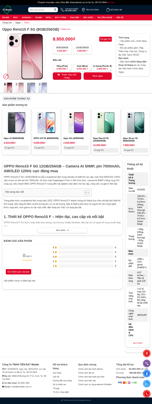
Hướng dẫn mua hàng (62, 380)
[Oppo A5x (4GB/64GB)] (76, 122)
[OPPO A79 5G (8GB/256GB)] (46, 122)
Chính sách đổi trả (86, 373)
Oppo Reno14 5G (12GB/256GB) (101, 139)
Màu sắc (57, 60)
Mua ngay (98, 76)
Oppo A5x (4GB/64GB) (73, 138)
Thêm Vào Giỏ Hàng (68, 76)
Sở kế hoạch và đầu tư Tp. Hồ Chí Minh (19, 372)
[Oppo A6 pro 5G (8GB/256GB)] (135, 122)
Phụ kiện (74, 17)
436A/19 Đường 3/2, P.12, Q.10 (25, 376)
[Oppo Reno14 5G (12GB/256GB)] (105, 122)
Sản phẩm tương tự (17, 98)
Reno (26, 22)
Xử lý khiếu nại (59, 384)
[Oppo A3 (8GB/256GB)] (16, 122)
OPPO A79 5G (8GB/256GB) (46, 138)
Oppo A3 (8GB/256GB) (14, 138)
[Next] (43, 56)
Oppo (48, 17)
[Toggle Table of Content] (85, 192)
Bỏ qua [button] (111, 2)
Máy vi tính (60, 17)
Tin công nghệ (104, 17)
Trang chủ (7, 22)
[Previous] (7, 56)
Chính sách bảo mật (87, 380)
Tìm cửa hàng (92, 10)
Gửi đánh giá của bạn (18, 272)
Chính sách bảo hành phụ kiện (91, 377)
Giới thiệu (57, 373)
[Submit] (55, 9)
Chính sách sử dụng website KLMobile (94, 384)
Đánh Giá (65, 29)
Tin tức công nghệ (61, 392)
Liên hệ (119, 17)
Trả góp (56, 388)
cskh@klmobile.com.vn (21, 387)
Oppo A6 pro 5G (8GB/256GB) (130, 139)
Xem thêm (61, 230)
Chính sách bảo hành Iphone (90, 369)
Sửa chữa (88, 17)
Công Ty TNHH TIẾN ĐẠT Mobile (20, 364)
